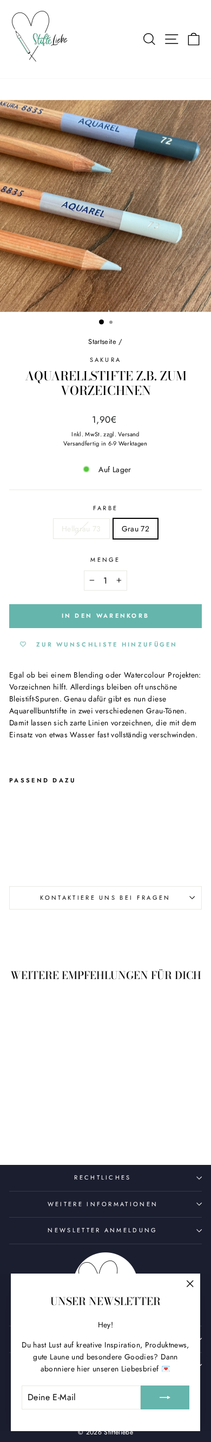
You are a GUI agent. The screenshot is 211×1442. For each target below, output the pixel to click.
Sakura (106, 359)
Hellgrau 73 (81, 528)
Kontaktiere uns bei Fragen (105, 897)
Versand (128, 434)
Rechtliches (102, 1177)
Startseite (102, 341)
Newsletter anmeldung (102, 1230)
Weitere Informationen (103, 1204)
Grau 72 (135, 528)
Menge (105, 559)
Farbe (105, 508)
